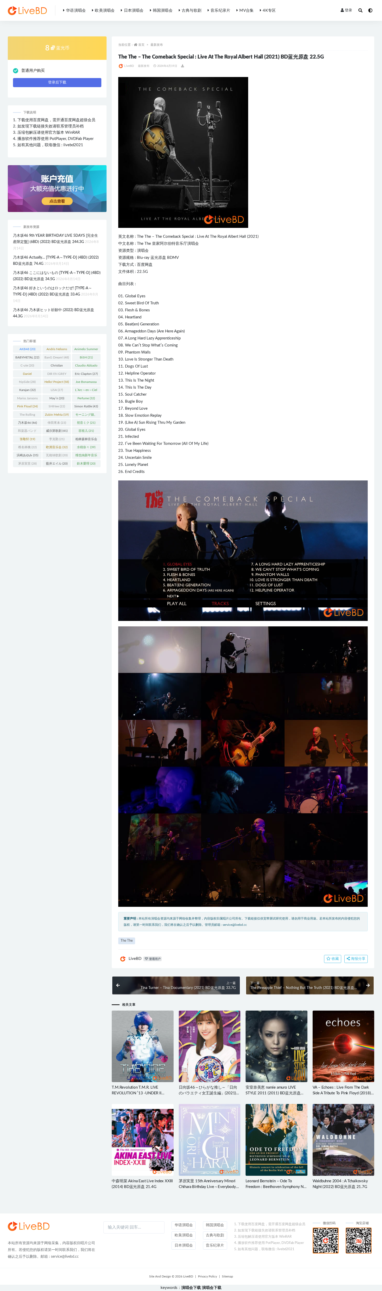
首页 (141, 44)
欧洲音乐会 (57, 447)
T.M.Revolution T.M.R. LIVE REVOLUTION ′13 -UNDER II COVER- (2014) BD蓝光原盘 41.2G (142, 1093)
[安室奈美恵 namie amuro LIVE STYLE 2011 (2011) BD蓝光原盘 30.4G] (276, 1046)
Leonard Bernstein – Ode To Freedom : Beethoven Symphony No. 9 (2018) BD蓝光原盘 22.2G (276, 1186)
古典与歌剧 (191, 10)
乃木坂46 (27, 422)
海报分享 (357, 959)
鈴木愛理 (86, 463)
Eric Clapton (86, 373)
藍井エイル (57, 463)
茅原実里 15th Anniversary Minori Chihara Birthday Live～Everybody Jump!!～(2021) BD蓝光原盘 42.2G (208, 1186)
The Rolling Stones (27, 415)
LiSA (57, 389)
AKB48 (27, 349)
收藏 (335, 959)
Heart (129, 317)
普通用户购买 (33, 71)
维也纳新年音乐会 (86, 456)
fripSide (27, 381)
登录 (348, 10)
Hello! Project (56, 381)
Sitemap (227, 1276)
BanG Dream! (56, 357)
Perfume (86, 398)
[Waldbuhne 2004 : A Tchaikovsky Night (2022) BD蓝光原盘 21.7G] (343, 1140)
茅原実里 (27, 463)
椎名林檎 (27, 447)
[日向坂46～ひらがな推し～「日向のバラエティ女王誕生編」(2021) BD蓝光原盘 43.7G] (209, 1046)
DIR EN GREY (56, 374)
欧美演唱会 (105, 10)
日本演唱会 (133, 10)
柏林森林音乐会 (86, 440)
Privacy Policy (207, 1276)
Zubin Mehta (57, 414)
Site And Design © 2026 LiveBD (171, 1276)
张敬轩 (27, 439)
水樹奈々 (86, 447)
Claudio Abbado (86, 366)
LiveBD (129, 66)
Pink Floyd (27, 406)
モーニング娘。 (86, 415)
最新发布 (156, 44)
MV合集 (246, 10)
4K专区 (269, 10)
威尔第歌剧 (57, 430)
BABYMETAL (27, 357)
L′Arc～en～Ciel (86, 391)
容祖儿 (86, 430)
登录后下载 (57, 82)
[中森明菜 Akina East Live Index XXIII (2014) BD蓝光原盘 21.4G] (142, 1140)
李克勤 (56, 439)
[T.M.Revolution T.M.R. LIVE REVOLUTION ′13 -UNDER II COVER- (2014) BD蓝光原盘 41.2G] (142, 1046)
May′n (56, 398)
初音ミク (86, 422)
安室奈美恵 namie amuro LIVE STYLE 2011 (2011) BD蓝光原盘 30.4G (273, 1093)
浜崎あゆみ (27, 455)
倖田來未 (57, 422)
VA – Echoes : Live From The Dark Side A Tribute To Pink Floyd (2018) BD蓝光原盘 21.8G (342, 1093)
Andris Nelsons (57, 350)
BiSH (86, 357)
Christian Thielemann (57, 366)
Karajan (27, 389)
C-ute (27, 365)
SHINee (57, 406)
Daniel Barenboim (27, 374)
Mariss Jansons (27, 399)
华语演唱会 (76, 10)
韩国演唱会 (163, 10)
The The (144, 237)
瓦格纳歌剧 (57, 455)
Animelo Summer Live (86, 350)
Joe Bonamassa (86, 383)
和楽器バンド (27, 431)
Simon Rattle (86, 406)
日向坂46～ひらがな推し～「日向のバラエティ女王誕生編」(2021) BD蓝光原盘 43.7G (208, 1093)
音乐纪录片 (220, 10)
